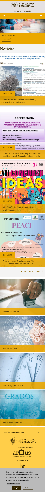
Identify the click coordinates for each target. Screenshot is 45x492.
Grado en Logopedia (22, 11)
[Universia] (22, 460)
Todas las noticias (30, 271)
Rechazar (28, 488)
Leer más (6, 40)
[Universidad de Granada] (22, 5)
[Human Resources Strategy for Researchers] (22, 467)
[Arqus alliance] (22, 453)
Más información (13, 483)
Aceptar (16, 488)
